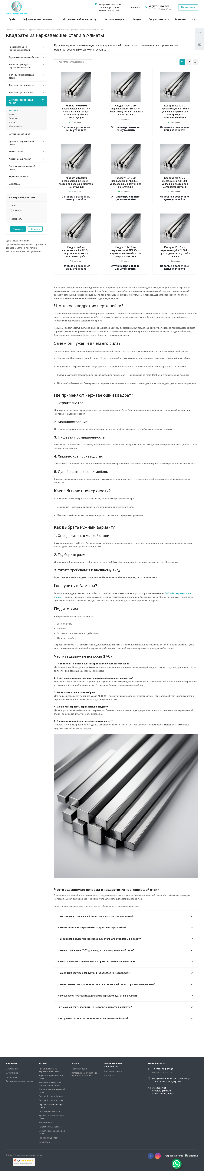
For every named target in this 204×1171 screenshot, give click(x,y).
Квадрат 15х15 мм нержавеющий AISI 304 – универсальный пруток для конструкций (125, 182)
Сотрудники (12, 1073)
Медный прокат (16, 151)
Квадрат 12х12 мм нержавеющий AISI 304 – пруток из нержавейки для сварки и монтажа (125, 252)
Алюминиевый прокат (20, 159)
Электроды (14, 184)
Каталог (43, 1063)
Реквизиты (11, 1077)
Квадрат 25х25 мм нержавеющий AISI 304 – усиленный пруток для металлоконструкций (175, 182)
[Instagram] (158, 1156)
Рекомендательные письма (19, 1081)
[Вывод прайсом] (195, 62)
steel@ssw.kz (159, 1088)
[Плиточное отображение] (182, 62)
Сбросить (35, 229)
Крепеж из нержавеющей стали (21, 142)
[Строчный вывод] (188, 62)
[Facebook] (151, 1156)
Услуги (137, 19)
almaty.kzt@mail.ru (161, 1090)
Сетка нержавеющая (19, 134)
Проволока (14, 118)
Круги (11, 114)
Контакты (180, 19)
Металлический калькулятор (79, 19)
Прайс (12, 19)
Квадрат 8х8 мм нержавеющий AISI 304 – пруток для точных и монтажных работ (76, 252)
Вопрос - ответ (158, 19)
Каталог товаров (115, 19)
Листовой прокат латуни (21, 92)
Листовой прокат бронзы (21, 85)
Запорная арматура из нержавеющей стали (20, 66)
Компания (11, 1063)
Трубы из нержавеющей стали (24, 57)
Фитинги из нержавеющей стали (22, 76)
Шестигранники (16, 126)
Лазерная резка (79, 1069)
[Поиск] (193, 19)
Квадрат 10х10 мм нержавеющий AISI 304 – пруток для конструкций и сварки (175, 252)
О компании (12, 1069)
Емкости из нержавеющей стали (22, 167)
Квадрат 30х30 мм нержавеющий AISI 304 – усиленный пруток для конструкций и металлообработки (175, 111)
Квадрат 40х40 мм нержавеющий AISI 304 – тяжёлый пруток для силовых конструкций (125, 110)
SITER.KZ (193, 1155)
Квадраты (13, 110)
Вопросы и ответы (113, 1071)
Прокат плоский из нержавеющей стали (19, 48)
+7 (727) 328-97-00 (159, 6)
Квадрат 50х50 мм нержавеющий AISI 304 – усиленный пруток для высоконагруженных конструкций (76, 111)
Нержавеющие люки (19, 176)
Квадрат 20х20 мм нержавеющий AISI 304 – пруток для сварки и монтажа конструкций (76, 182)
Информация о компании (37, 19)
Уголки (12, 122)
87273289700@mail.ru (163, 1093)
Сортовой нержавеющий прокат (21, 101)
